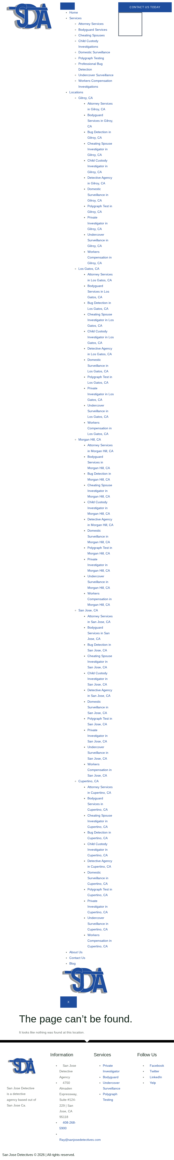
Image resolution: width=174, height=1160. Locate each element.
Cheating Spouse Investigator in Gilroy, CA (99, 149)
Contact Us (77, 958)
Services (75, 18)
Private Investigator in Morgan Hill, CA (98, 564)
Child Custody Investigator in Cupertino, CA (97, 849)
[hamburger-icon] (67, 6)
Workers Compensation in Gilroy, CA (99, 257)
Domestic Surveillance (94, 52)
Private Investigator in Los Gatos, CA (100, 393)
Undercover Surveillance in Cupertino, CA (97, 923)
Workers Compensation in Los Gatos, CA (99, 428)
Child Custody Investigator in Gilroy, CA (97, 166)
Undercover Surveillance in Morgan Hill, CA (98, 581)
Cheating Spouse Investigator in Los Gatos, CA (100, 319)
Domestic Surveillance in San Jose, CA (97, 707)
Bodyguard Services (92, 29)
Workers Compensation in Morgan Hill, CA (99, 599)
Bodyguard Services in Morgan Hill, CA (98, 462)
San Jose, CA (88, 610)
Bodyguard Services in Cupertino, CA (97, 803)
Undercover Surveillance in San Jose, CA (97, 752)
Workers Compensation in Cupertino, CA (99, 940)
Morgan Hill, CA (89, 439)
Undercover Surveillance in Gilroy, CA (97, 240)
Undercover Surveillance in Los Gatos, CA (97, 411)
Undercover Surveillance (96, 75)
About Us (75, 952)
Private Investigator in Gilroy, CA (97, 223)
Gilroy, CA (85, 98)
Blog (72, 963)
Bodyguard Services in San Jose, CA (98, 633)
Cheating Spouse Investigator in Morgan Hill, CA (99, 490)
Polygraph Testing (91, 58)
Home (73, 12)
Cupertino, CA (88, 781)
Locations (76, 92)
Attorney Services (91, 24)
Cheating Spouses (91, 35)
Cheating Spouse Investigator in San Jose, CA (99, 661)
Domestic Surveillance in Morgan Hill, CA (98, 536)
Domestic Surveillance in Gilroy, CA (97, 194)
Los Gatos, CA (88, 268)
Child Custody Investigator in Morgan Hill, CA (98, 507)
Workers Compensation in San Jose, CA (99, 769)
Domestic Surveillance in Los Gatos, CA (97, 365)
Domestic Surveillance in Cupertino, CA (97, 878)
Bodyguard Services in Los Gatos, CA (98, 291)
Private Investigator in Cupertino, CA (97, 906)
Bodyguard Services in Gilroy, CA (100, 120)
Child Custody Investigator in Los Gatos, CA (100, 336)
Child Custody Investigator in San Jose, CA (97, 678)
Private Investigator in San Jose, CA (97, 735)
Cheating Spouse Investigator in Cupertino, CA (99, 821)
